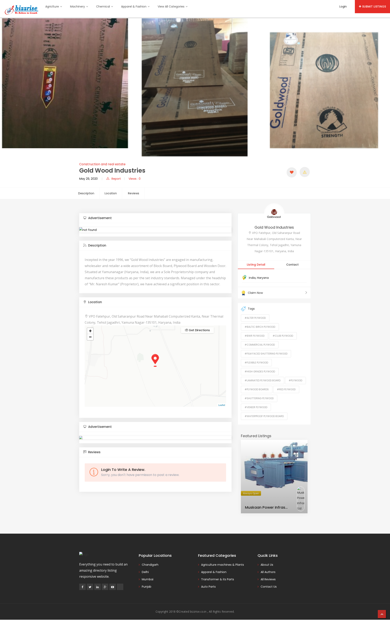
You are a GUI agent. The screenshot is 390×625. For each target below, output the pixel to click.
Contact (292, 265)
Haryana (263, 278)
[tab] (155, 218)
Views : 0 (135, 179)
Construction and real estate (102, 164)
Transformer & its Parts (217, 579)
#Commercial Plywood (260, 344)
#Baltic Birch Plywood (260, 327)
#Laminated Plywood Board (263, 380)
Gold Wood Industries (274, 227)
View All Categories (171, 6)
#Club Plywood (283, 335)
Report (116, 179)
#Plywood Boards (257, 389)
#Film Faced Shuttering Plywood (266, 353)
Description (86, 193)
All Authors (268, 572)
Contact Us (269, 587)
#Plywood (295, 380)
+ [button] (90, 330)
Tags (251, 309)
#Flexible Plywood (256, 362)
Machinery (78, 6)
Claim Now (255, 293)
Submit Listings (374, 6)
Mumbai (147, 579)
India (252, 278)
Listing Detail (256, 265)
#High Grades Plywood (260, 371)
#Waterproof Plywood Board (264, 416)
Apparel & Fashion (134, 6)
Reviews (133, 193)
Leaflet (221, 405)
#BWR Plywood (254, 335)
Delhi (145, 572)
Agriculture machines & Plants (222, 565)
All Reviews (268, 579)
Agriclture (52, 6)
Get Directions (199, 330)
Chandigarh (150, 565)
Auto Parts (208, 587)
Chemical (103, 6)
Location (111, 193)
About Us (267, 565)
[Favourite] (292, 172)
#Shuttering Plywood (259, 398)
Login (343, 6)
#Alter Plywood (255, 318)
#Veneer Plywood (256, 407)
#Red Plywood (286, 389)
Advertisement (99, 218)
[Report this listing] (305, 172)
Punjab (146, 587)
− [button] (90, 337)
